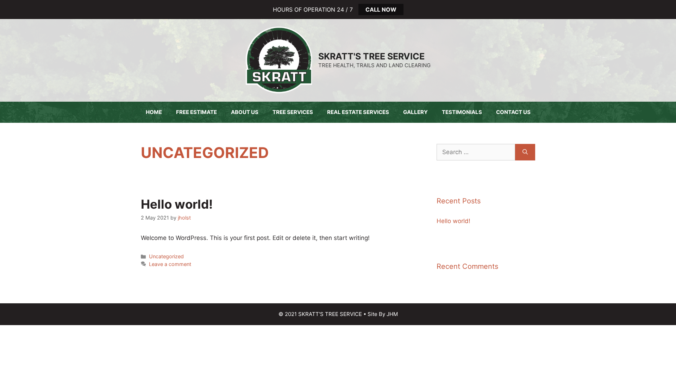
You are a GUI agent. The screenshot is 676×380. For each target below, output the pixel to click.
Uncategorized (166, 256)
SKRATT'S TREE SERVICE (371, 56)
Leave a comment (170, 264)
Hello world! (177, 204)
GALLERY (415, 112)
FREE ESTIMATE (196, 112)
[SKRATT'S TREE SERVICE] (278, 59)
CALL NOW (380, 9)
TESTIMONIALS (462, 112)
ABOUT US (244, 112)
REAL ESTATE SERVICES (358, 112)
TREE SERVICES (293, 112)
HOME (154, 112)
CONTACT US (513, 112)
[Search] (525, 152)
